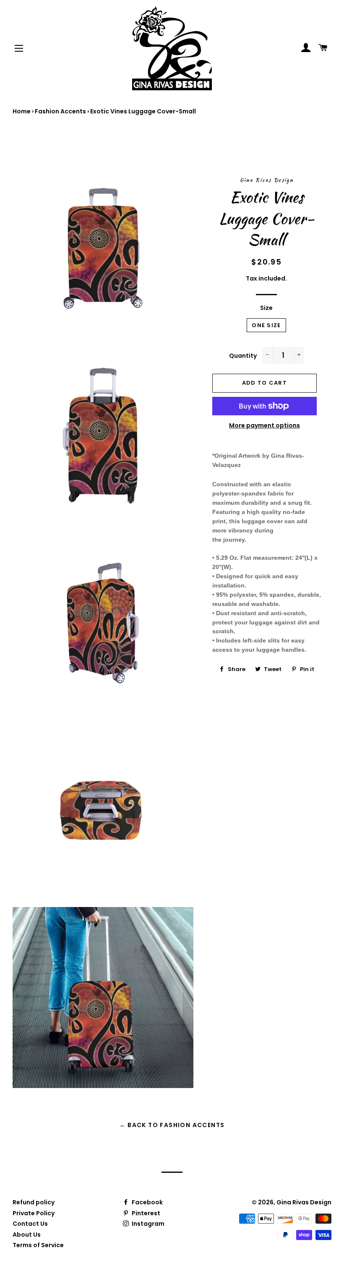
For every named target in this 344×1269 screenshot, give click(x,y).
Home (22, 111)
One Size (266, 325)
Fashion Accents (60, 111)
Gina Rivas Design (303, 1202)
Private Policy (34, 1213)
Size (266, 308)
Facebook (146, 1202)
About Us (27, 1234)
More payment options (264, 425)
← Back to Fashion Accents (172, 1125)
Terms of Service (38, 1245)
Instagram (147, 1223)
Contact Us (30, 1223)
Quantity (243, 355)
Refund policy (34, 1202)
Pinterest (145, 1213)
